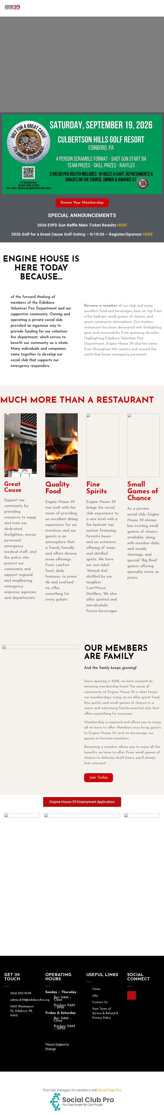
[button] (92, 8)
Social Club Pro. (110, 1090)
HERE (122, 225)
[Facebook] (131, 995)
